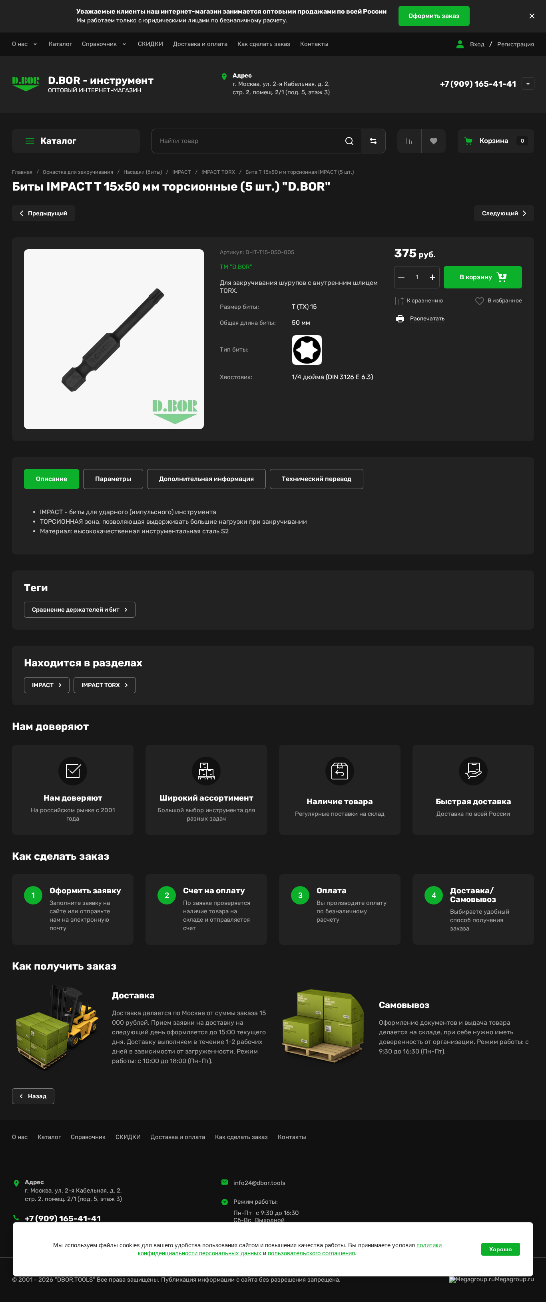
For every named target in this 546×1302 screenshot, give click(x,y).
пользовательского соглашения (311, 1253)
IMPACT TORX (218, 172)
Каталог (60, 44)
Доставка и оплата (200, 44)
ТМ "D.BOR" (236, 266)
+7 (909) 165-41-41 (478, 84)
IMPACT (181, 172)
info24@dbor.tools (259, 1183)
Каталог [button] (58, 140)
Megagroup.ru (514, 1279)
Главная (22, 172)
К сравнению (425, 300)
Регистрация (515, 44)
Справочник (99, 44)
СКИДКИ (150, 44)
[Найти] (349, 141)
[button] (469, 44)
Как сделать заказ (263, 44)
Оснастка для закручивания (78, 172)
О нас (20, 44)
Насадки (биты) (143, 172)
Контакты (314, 44)
